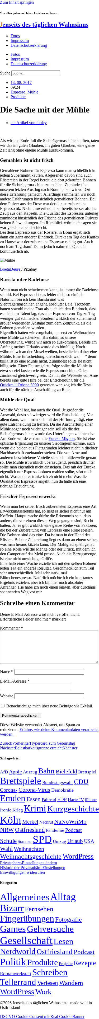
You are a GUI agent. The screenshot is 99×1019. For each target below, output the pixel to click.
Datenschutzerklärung (29, 45)
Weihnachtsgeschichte (31, 856)
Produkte (18, 97)
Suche (5, 73)
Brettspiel (87, 771)
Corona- (8, 790)
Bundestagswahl (57, 782)
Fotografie (68, 919)
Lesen (63, 941)
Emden (12, 798)
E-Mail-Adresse (15, 681)
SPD (42, 839)
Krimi (35, 808)
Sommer (25, 841)
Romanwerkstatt (15, 973)
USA (89, 841)
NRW (7, 829)
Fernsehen (39, 909)
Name (6, 671)
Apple (15, 771)
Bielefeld (66, 771)
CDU (81, 782)
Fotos (15, 36)
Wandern (71, 982)
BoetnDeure (10, 269)
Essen (33, 799)
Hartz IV (76, 799)
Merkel (30, 822)
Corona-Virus (34, 789)
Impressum (20, 40)
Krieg (17, 810)
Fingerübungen (27, 918)
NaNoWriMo (70, 821)
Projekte (66, 963)
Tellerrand (18, 982)
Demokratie (62, 790)
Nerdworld (18, 951)
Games (13, 929)
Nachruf (46, 822)
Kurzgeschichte (73, 808)
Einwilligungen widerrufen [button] (22, 872)
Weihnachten (29, 849)
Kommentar (11, 628)
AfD (4, 771)
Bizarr (12, 908)
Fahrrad (49, 799)
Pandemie (55, 830)
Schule (8, 840)
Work (43, 992)
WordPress (78, 856)
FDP (62, 799)
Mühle (32, 92)
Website (6, 696)
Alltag (63, 896)
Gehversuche (50, 929)
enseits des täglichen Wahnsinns (44, 24)
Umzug (59, 841)
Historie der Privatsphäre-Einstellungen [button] (32, 867)
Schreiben (50, 972)
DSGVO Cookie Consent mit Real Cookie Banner (42, 1016)
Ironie (5, 810)
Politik (13, 961)
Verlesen (47, 982)
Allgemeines (24, 896)
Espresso (18, 92)
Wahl (6, 848)
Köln (10, 820)
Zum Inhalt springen (17, 2)
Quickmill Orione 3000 (19, 385)
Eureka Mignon (62, 438)
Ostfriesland (30, 829)
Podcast (73, 830)
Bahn (46, 771)
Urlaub (75, 841)
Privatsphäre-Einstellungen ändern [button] (28, 863)
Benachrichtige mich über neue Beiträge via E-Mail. (49, 706)
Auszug (30, 771)
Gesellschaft (26, 940)
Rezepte (85, 963)
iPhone (91, 799)
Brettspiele (20, 781)
